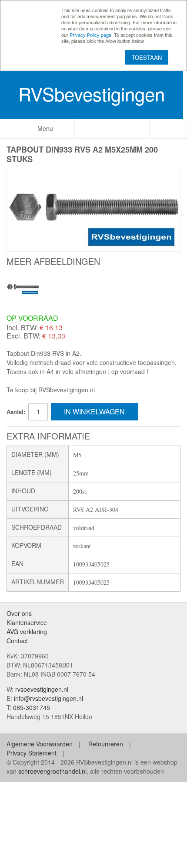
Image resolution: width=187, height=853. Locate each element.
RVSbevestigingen (91, 94)
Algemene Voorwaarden (40, 743)
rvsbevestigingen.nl (41, 689)
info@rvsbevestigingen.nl (48, 698)
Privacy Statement (32, 753)
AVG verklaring (27, 631)
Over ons (19, 613)
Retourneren (105, 743)
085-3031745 (31, 707)
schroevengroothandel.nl (52, 771)
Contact (17, 640)
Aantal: (16, 411)
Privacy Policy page (90, 34)
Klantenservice (27, 622)
